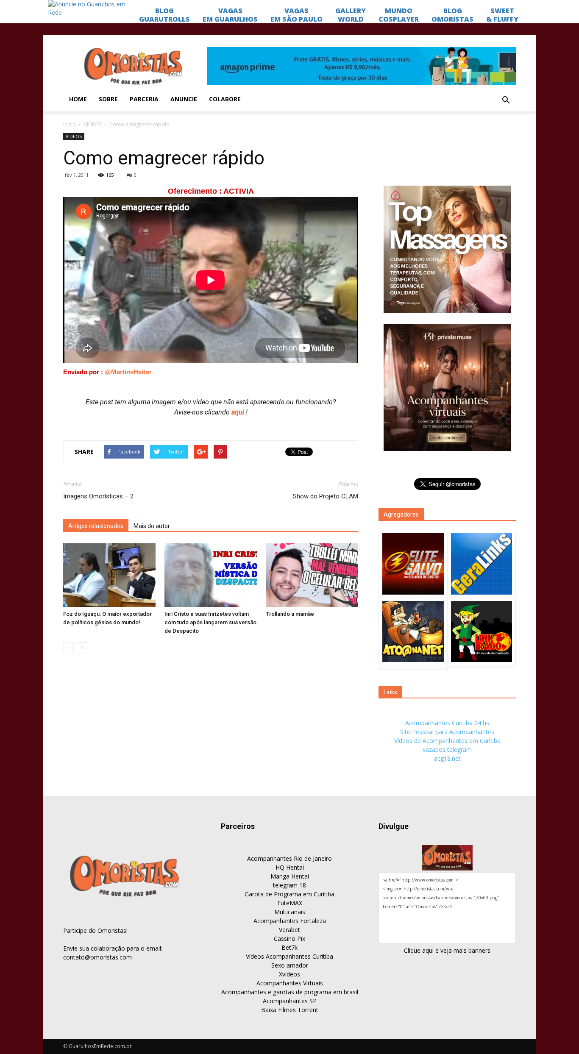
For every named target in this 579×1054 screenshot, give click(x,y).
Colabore (225, 99)
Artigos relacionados (95, 526)
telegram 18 (289, 885)
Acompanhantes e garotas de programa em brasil (289, 992)
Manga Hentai (289, 876)
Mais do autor (152, 526)
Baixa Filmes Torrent (289, 1010)
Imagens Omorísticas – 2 (98, 496)
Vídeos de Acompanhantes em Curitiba (447, 741)
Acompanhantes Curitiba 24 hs (447, 723)
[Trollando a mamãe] (312, 575)
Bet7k (289, 947)
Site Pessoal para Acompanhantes (447, 732)
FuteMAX (289, 903)
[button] (505, 100)
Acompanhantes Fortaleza (289, 921)
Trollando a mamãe (290, 614)
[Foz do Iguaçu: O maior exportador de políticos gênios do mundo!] (109, 575)
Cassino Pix (289, 938)
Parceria (144, 99)
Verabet (289, 930)
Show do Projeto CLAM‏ (325, 496)
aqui (238, 412)
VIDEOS (92, 124)
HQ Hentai (290, 867)
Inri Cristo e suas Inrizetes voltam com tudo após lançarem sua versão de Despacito (210, 622)
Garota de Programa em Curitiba (289, 894)
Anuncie (183, 99)
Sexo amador (289, 965)
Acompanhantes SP (290, 1001)
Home (78, 99)
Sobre (108, 99)
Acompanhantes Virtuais (289, 983)
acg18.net (447, 758)
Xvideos (289, 974)
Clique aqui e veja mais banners (447, 950)
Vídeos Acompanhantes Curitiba (289, 956)
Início (69, 124)
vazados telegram (447, 749)
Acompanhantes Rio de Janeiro (289, 858)
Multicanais (289, 912)
